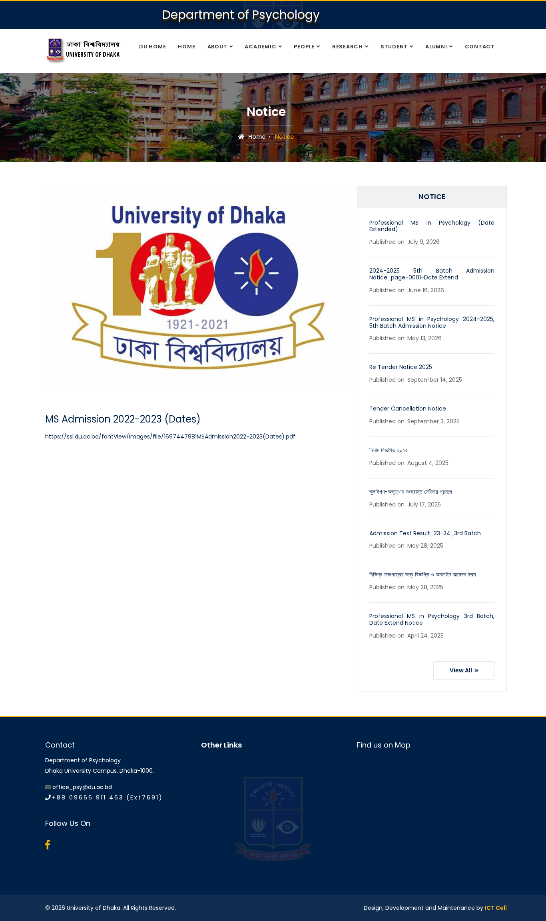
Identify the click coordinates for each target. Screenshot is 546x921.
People (304, 46)
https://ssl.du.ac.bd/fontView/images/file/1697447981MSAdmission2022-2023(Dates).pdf (170, 437)
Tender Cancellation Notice (407, 409)
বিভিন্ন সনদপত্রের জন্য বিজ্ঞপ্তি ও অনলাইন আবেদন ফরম (422, 574)
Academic (260, 46)
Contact (480, 46)
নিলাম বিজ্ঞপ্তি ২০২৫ (388, 450)
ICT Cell (496, 908)
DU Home (152, 46)
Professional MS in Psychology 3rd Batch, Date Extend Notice (431, 619)
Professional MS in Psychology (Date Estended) (431, 226)
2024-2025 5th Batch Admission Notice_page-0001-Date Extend (431, 274)
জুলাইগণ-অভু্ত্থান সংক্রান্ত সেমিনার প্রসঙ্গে (410, 492)
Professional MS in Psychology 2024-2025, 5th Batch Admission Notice (431, 322)
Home (186, 46)
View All (461, 670)
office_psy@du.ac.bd (82, 787)
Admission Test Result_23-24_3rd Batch (425, 533)
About (217, 46)
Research (347, 46)
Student (394, 46)
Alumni (436, 46)
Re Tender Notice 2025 (400, 367)
